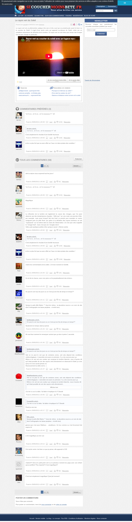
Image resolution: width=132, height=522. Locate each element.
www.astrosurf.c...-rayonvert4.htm (30, 95)
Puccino (18, 442)
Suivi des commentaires (54, 15)
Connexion (112, 6)
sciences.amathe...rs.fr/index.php (30, 93)
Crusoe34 (19, 380)
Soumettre (39, 15)
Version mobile (40, 518)
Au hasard (29, 15)
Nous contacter (102, 518)
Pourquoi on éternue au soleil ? (62, 91)
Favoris (68, 15)
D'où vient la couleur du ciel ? (61, 93)
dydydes (19, 133)
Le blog (48, 518)
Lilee (18, 482)
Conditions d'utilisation (76, 518)
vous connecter (46, 504)
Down (57, 122)
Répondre (67, 122)
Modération (78, 15)
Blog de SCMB (89, 15)
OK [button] (125, 3)
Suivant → (77, 166)
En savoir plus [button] (7, 4)
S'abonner (78, 159)
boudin (19, 284)
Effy (19, 311)
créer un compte (61, 504)
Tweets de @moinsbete (92, 80)
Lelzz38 (25, 24)
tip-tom (18, 120)
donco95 (19, 325)
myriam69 (19, 206)
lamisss (18, 179)
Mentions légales (89, 518)
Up (55, 122)
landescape (19, 298)
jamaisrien (18, 340)
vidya (19, 422)
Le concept (56, 518)
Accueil (31, 518)
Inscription (101, 6)
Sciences (41, 24)
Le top (20, 15)
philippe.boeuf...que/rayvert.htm (29, 91)
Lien (51, 122)
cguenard (19, 469)
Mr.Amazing (19, 455)
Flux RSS (64, 518)
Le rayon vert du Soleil (25, 20)
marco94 (19, 149)
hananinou (18, 406)
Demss (18, 220)
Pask (18, 271)
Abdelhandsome (20, 354)
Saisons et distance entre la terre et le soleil (66, 95)
